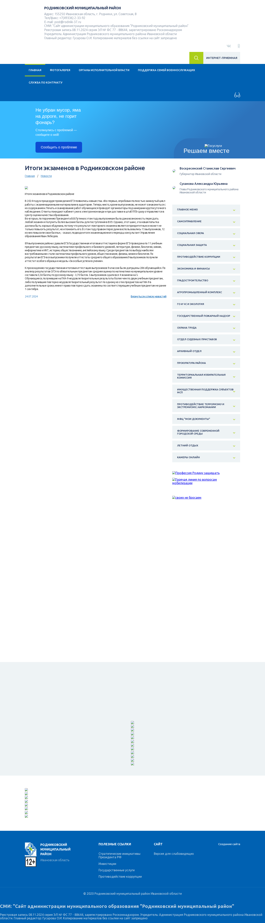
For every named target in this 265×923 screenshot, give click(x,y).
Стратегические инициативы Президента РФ (119, 855)
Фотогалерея (60, 70)
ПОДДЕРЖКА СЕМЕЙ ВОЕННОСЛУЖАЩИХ (166, 70)
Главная (35, 70)
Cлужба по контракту (45, 82)
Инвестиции (107, 863)
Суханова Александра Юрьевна (204, 183)
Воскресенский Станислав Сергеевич (208, 168)
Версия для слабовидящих (174, 853)
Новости (46, 175)
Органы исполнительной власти (104, 70)
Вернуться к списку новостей (148, 296)
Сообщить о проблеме (59, 147)
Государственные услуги (117, 870)
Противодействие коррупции (120, 876)
